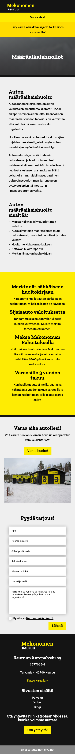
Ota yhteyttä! (37, 730)
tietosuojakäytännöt (39, 618)
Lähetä (57, 626)
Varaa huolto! (37, 451)
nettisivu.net (46, 749)
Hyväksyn (33, 618)
